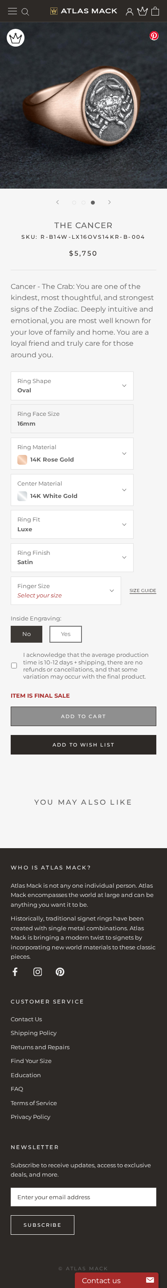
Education (26, 1075)
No (26, 633)
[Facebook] (15, 971)
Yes (65, 633)
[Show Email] (150, 1280)
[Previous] (57, 202)
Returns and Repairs (40, 1047)
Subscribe (42, 1225)
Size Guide (143, 590)
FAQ (17, 1088)
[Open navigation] (12, 11)
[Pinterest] (60, 971)
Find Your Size (31, 1060)
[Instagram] (37, 971)
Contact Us (26, 1019)
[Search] (25, 11)
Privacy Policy (30, 1116)
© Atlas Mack (83, 1268)
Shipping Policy (34, 1032)
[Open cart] (155, 11)
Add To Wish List (83, 745)
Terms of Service (34, 1102)
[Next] (109, 202)
